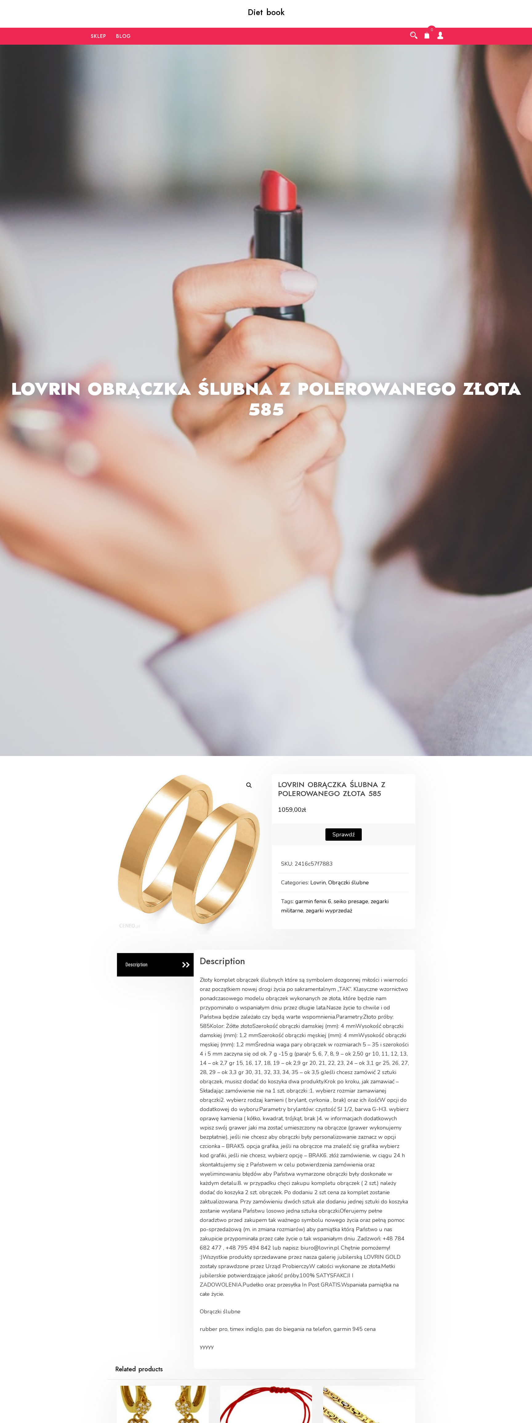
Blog (123, 36)
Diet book (266, 12)
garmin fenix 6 (313, 901)
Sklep (98, 36)
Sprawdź (343, 834)
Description (136, 965)
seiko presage (351, 901)
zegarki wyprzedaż (329, 910)
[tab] (156, 965)
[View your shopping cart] (427, 36)
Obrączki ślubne (348, 882)
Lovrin (318, 882)
